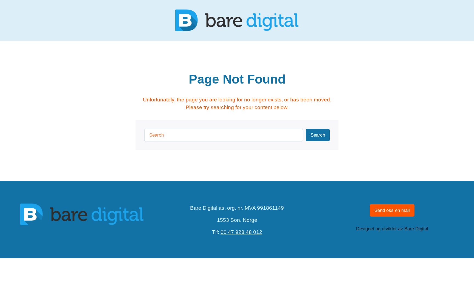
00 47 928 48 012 (241, 232)
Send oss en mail (392, 210)
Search (318, 135)
